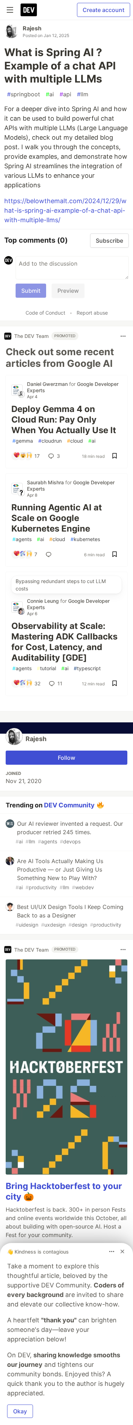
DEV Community (69, 805)
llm (82, 94)
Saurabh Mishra (46, 482)
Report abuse (92, 313)
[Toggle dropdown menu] (123, 336)
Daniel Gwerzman (48, 384)
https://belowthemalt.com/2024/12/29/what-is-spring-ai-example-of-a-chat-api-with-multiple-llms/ (65, 210)
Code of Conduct (45, 313)
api (65, 94)
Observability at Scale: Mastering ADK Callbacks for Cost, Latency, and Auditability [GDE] (64, 642)
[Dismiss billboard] (122, 1251)
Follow (66, 757)
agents (22, 539)
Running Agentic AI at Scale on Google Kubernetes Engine (56, 518)
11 (59, 683)
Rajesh (32, 28)
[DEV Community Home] (29, 10)
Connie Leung (43, 601)
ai (50, 94)
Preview (68, 290)
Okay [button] (20, 1411)
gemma (22, 441)
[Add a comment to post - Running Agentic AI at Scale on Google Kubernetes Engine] (50, 554)
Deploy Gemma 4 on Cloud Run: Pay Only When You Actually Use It (63, 419)
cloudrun (50, 441)
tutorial (46, 668)
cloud (75, 441)
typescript (87, 668)
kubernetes (85, 539)
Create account (103, 9)
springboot (23, 94)
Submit (30, 290)
